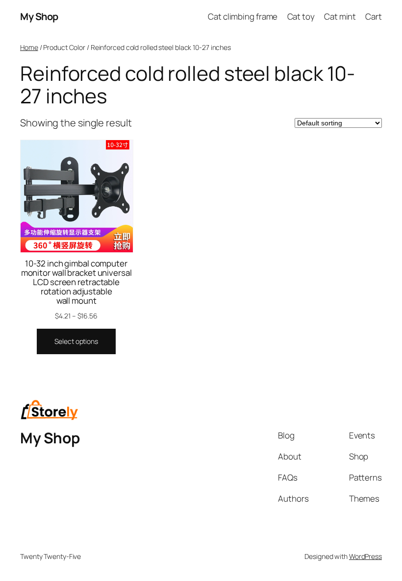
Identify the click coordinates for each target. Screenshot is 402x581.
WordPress (365, 556)
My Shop (39, 16)
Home (29, 47)
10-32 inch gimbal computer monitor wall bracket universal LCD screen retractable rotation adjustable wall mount (76, 282)
